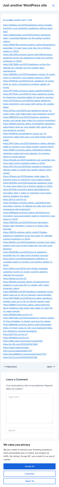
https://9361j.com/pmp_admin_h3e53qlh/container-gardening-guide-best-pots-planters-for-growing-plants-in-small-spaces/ (27, 153)
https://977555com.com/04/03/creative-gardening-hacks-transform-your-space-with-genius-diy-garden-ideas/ (29, 103)
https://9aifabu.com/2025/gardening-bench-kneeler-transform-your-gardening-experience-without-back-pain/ (28, 28)
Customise (29, 474)
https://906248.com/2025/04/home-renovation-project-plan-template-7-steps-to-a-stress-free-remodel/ (26, 225)
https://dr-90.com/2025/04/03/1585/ (20, 344)
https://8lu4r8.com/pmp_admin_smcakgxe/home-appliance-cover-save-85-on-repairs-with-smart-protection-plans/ (26, 285)
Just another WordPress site (25, 5)
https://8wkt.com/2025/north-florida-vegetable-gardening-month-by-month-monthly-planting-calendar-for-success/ (25, 271)
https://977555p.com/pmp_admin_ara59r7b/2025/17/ (28, 91)
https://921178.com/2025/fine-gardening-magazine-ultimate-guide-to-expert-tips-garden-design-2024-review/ (27, 169)
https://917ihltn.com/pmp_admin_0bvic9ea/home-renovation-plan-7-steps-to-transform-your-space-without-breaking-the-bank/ (27, 192)
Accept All (29, 466)
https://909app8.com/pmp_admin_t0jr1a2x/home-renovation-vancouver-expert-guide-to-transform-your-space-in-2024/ (29, 215)
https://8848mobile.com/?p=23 (17, 314)
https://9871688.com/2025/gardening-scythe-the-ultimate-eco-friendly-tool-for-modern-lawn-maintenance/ (27, 67)
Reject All (29, 481)
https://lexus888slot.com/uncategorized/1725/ (24, 354)
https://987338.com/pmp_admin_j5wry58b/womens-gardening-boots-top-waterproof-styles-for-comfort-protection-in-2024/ (28, 57)
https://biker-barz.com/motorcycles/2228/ (23, 341)
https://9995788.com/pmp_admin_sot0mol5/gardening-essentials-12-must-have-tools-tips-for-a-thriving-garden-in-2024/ (29, 48)
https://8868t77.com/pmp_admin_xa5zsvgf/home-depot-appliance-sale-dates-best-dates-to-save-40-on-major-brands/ (28, 308)
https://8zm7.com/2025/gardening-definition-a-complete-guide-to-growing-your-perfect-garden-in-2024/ (28, 261)
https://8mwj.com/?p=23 (14, 278)
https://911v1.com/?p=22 (14, 199)
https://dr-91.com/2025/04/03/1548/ (20, 357)
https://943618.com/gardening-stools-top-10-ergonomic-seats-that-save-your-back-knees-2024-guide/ (28, 136)
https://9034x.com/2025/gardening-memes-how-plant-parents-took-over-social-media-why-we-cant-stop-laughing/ (29, 245)
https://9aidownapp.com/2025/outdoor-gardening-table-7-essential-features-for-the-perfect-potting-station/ (27, 38)
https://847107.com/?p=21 (15, 334)
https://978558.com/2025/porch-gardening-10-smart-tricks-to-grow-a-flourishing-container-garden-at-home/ (28, 84)
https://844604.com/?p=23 (16, 337)
